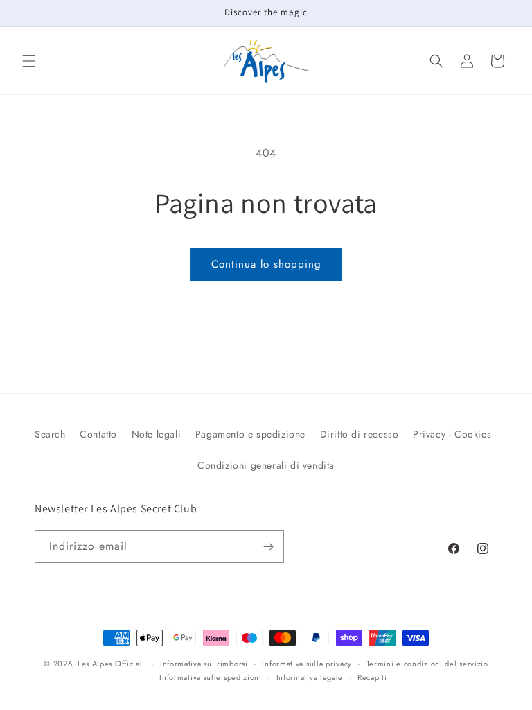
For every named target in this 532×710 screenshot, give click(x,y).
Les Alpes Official (110, 663)
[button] (29, 61)
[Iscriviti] (268, 546)
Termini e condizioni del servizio (427, 663)
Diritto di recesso (359, 434)
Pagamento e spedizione (250, 434)
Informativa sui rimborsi (204, 663)
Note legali (156, 434)
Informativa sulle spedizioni (210, 677)
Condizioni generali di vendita (266, 465)
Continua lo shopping (266, 264)
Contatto (98, 434)
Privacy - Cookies (452, 434)
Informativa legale (310, 677)
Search (50, 434)
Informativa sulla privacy (307, 663)
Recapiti (372, 677)
